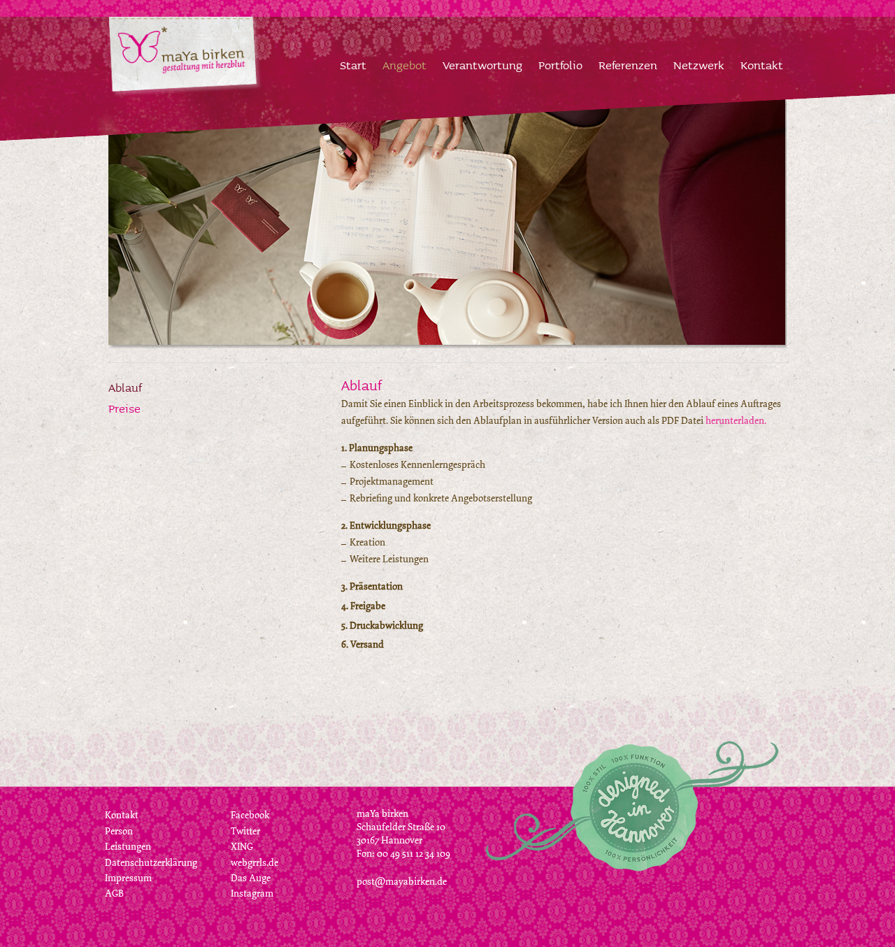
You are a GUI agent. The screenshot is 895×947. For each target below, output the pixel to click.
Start (353, 64)
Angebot (404, 64)
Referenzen (628, 64)
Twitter (245, 831)
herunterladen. (736, 420)
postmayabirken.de (402, 881)
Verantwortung (482, 64)
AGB (114, 893)
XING (242, 846)
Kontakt (761, 64)
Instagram (252, 893)
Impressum (128, 878)
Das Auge (251, 878)
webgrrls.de (254, 862)
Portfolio (560, 64)
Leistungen (128, 846)
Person (119, 831)
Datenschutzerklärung (151, 862)
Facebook (250, 815)
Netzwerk (698, 64)
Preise (124, 408)
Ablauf (125, 387)
